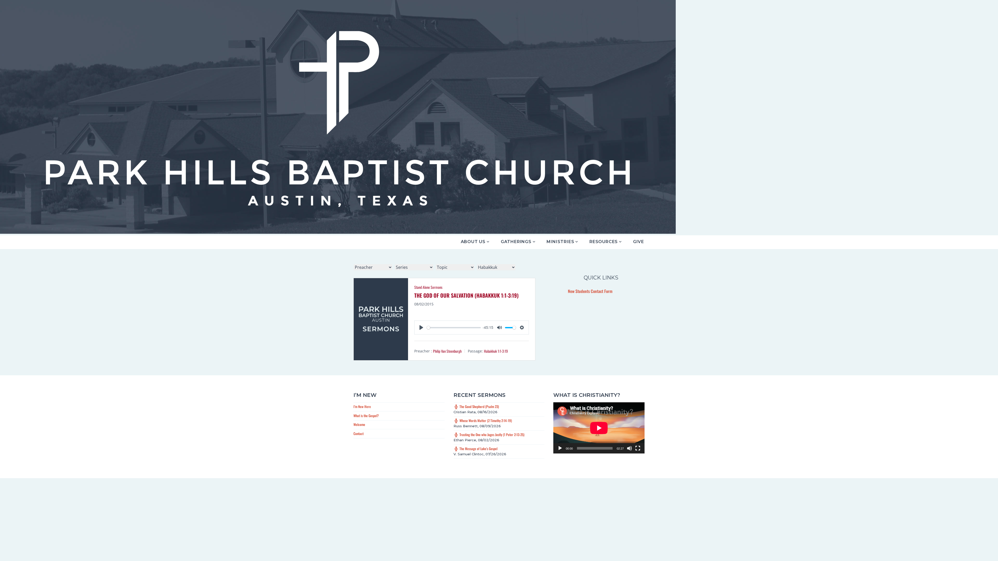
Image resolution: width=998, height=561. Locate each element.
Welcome (359, 424)
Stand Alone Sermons (428, 287)
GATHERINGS (516, 241)
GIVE (638, 241)
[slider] (454, 327)
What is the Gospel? (366, 415)
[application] (599, 427)
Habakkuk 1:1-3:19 (496, 351)
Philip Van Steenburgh (447, 351)
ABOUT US (473, 241)
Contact (358, 433)
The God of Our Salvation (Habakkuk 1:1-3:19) (466, 295)
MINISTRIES (560, 241)
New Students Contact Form (590, 291)
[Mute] (629, 448)
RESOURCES (603, 241)
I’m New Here (362, 406)
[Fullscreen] (637, 448)
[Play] (560, 448)
